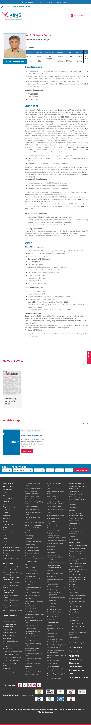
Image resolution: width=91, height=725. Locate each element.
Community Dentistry (32, 509)
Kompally (6, 553)
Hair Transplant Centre (32, 595)
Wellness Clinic (74, 637)
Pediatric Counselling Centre (56, 645)
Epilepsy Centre (30, 567)
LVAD (48, 512)
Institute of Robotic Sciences (12, 610)
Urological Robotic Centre (77, 626)
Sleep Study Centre (75, 574)
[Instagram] (30, 685)
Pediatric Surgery (74, 491)
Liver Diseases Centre (54, 506)
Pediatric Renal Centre (76, 483)
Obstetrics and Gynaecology (56, 587)
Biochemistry (7, 638)
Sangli (5, 538)
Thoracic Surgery (74, 612)
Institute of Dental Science (11, 570)
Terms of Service (76, 670)
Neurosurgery (51, 576)
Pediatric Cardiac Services (55, 642)
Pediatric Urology (75, 497)
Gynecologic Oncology (32, 592)
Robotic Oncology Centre (77, 563)
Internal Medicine (30, 641)
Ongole (5, 504)
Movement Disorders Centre (56, 540)
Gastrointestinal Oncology (33, 579)
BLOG (71, 674)
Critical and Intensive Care (33, 525)
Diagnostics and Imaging (33, 541)
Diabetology (29, 538)
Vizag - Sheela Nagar (9, 507)
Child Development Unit (33, 496)
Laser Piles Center (53, 496)
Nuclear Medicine (52, 584)
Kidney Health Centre (32, 675)
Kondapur (6, 492)
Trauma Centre (74, 618)
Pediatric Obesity (52, 663)
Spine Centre (73, 584)
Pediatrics (72, 504)
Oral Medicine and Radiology (56, 597)
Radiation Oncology (75, 542)
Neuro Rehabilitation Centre (56, 563)
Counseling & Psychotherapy (34, 522)
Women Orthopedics (76, 640)
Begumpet (6, 515)
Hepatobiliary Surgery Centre (34, 614)
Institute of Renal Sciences (11, 603)
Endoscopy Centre (31, 561)
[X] (25, 685)
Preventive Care (74, 526)
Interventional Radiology (33, 663)
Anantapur (6, 510)
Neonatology (51, 549)
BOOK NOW (81, 470)
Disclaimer (74, 663)
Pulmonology (73, 539)
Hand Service (29, 598)
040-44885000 (79, 16)
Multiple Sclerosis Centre (55, 543)
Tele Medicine (73, 609)
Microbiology (51, 521)
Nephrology (51, 552)
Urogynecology (74, 620)
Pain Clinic (50, 620)
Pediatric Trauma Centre (77, 494)
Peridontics (73, 510)
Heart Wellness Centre (32, 612)
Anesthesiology (8, 629)
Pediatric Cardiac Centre (55, 639)
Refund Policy (75, 667)
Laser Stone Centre (53, 499)
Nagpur (5, 521)
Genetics (28, 585)
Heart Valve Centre (31, 609)
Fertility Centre (30, 576)
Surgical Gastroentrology (77, 595)
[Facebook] (20, 685)
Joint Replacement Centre (33, 672)
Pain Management (53, 622)
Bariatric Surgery (8, 635)
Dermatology (29, 536)
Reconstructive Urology (77, 548)
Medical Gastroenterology (55, 515)
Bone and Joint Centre (10, 641)
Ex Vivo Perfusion (30, 570)
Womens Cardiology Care (77, 643)
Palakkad (6, 556)
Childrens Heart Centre (32, 499)
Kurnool (5, 512)
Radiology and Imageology (78, 545)
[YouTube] (34, 685)
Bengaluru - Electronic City (12, 550)
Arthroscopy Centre (9, 632)
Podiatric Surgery (75, 523)
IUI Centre (28, 666)
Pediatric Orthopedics (54, 679)
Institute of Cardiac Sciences (12, 567)
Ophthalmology (52, 590)
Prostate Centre (74, 529)
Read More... (27, 451)
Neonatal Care (51, 546)
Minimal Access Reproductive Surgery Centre (54, 526)
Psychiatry (72, 536)
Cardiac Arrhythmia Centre (12, 657)
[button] (21, 7)
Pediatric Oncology (53, 666)
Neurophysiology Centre (55, 573)
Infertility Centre (30, 628)
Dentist (27, 533)
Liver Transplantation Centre (56, 509)
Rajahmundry (7, 498)
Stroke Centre (73, 593)
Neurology (50, 570)
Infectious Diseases (31, 625)
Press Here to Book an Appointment (56, 2)
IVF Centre (28, 669)
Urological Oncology (76, 623)
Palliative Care (51, 625)
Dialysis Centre (30, 544)
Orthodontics (51, 603)
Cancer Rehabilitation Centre (12, 651)
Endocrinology (30, 556)
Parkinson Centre (52, 633)
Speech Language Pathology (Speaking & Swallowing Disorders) (78, 579)
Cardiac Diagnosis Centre (11, 660)
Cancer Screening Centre (11, 654)
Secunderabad (7, 489)
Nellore (5, 495)
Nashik (5, 530)
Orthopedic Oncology (54, 609)
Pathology (50, 636)
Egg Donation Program (33, 550)
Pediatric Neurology (53, 660)
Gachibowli (6, 518)
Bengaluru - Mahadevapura (12, 547)
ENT (26, 564)
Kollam (5, 544)
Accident (6, 619)
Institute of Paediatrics (10, 600)
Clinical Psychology (31, 506)
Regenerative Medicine (76, 551)
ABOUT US (74, 656)
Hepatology (29, 617)
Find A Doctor (73, 651)
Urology (71, 629)
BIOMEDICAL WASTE (78, 677)
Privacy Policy (75, 659)
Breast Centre (7, 649)
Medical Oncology (53, 518)
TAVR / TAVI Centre (75, 606)
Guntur (5, 536)
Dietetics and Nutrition (32, 547)
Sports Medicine (74, 590)
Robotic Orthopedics (76, 566)
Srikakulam (6, 501)
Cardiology (6, 668)
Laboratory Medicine (54, 488)
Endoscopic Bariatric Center (34, 559)
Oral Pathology (52, 600)
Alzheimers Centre (9, 622)
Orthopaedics (51, 606)
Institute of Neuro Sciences (12, 582)
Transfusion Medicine (76, 615)
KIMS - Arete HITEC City (11, 559)
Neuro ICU (50, 560)
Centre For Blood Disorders (34, 488)
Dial (31, 2)
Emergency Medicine (32, 553)
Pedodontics (73, 507)
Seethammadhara (9, 533)
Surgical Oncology (75, 598)
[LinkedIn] (39, 685)
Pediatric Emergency (54, 647)
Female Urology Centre (32, 573)
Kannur (5, 527)
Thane (5, 541)
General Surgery (30, 582)
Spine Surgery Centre (76, 587)
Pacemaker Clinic (52, 617)
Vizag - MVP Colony (9, 524)
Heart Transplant (30, 606)
